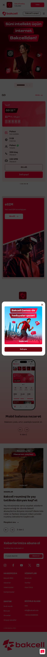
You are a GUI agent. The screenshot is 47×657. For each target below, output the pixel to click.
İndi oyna (23, 349)
